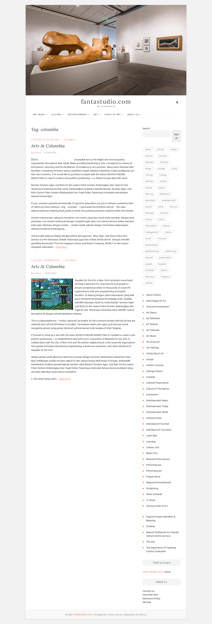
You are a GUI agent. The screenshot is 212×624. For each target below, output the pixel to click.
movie (168, 232)
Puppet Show (153, 476)
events (148, 206)
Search (146, 128)
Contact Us (148, 591)
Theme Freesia (114, 614)
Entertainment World (157, 412)
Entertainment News (157, 400)
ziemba (148, 283)
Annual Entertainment (157, 306)
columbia (69, 140)
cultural (163, 181)
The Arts (150, 541)
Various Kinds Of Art (157, 506)
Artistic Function (155, 365)
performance (151, 245)
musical (162, 238)
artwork (148, 156)
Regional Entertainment (158, 482)
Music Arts (152, 453)
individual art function (157, 424)
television (150, 276)
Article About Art (155, 353)
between (149, 162)
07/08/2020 (50, 152)
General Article (154, 418)
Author (37, 152)
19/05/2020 (50, 273)
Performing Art (154, 471)
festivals (149, 213)
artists (173, 149)
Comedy (150, 377)
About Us (133, 114)
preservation (165, 257)
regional (162, 264)
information (150, 226)
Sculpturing (152, 488)
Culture (56, 114)
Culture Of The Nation (45, 140)
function (164, 213)
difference (164, 194)
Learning (151, 441)
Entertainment (77, 114)
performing (170, 251)
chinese (149, 175)
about (148, 149)
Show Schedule (154, 494)
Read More (61, 247)
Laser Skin (151, 435)
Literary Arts (152, 447)
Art (96, 114)
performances (152, 251)
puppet (148, 264)
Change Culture (154, 371)
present (149, 257)
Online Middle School (153, 572)
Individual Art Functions (158, 429)
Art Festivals (152, 330)
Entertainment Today (157, 406)
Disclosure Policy (151, 598)
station (164, 270)
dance (161, 187)
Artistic (150, 359)
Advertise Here (150, 594)
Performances (153, 465)
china (174, 168)
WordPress (141, 614)
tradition (165, 276)
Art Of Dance (153, 342)
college (162, 175)
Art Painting (152, 347)
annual (160, 149)
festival (173, 206)
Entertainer (152, 394)
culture (148, 187)
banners (163, 156)
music (148, 238)
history (148, 219)
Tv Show (150, 500)
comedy (149, 181)
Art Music (151, 336)
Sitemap (147, 602)
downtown (150, 200)
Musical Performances (158, 459)
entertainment (169, 200)
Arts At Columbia (48, 146)
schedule (149, 270)
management (151, 232)
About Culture (153, 295)
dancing (149, 194)
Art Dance (151, 312)
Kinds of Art (112, 114)
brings (148, 168)
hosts (161, 219)
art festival (152, 324)
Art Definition (153, 318)
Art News (39, 114)
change (161, 168)
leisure (166, 226)
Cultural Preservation (45, 260)
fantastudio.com (106, 101)
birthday (164, 162)
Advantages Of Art (156, 301)
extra (160, 206)
